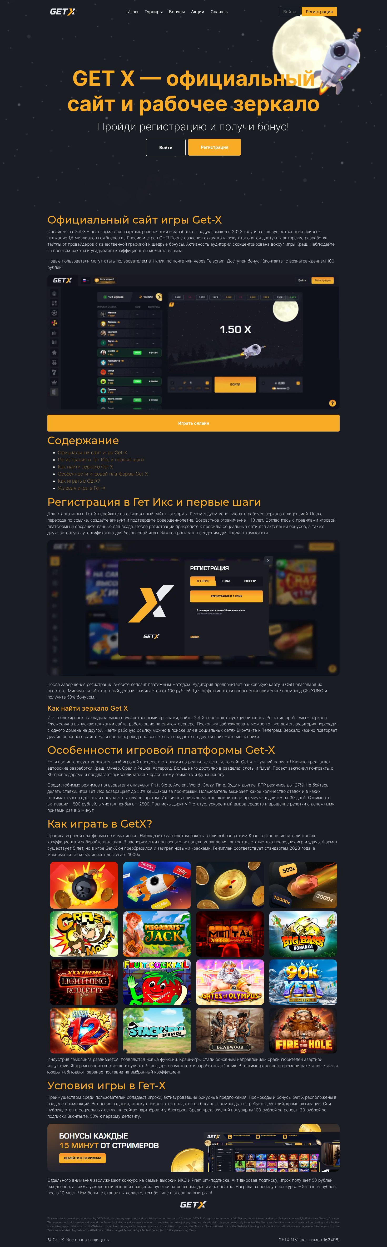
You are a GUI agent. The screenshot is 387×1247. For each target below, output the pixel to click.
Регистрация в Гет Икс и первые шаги (101, 459)
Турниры (154, 11)
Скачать (219, 11)
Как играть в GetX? (79, 481)
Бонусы (177, 11)
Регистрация (319, 11)
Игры (132, 11)
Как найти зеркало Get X (85, 466)
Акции (197, 11)
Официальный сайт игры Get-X (92, 452)
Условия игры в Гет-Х (82, 488)
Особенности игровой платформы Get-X (103, 474)
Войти (289, 11)
